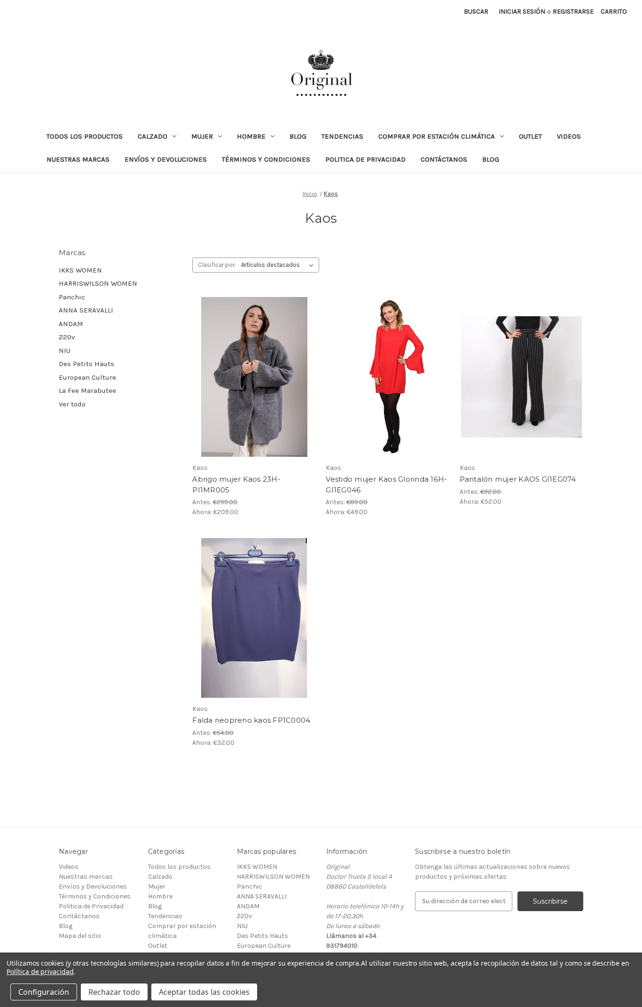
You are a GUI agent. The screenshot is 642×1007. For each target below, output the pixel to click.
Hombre (251, 136)
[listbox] (279, 265)
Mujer (202, 136)
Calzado (152, 136)
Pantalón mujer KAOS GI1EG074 (518, 479)
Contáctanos (444, 159)
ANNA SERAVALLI (86, 310)
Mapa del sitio (80, 936)
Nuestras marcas (78, 159)
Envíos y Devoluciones (166, 159)
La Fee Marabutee (87, 390)
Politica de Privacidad (365, 159)
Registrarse (573, 12)
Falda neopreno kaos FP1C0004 (251, 720)
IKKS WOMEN (80, 270)
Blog (298, 136)
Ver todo (72, 404)
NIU (64, 350)
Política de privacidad (40, 971)
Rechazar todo (114, 992)
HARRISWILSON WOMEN (98, 283)
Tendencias (342, 136)
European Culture (87, 377)
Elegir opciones (254, 385)
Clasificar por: (217, 264)
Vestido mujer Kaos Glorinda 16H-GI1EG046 (386, 484)
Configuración (43, 992)
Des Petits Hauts (86, 363)
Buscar (476, 12)
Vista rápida (248, 368)
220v (67, 337)
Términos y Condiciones (266, 159)
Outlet (530, 136)
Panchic (72, 297)
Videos (569, 136)
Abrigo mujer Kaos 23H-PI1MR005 (236, 484)
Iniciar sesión (522, 12)
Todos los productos (85, 136)
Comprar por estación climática (436, 136)
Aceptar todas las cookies (204, 992)
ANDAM (71, 324)
